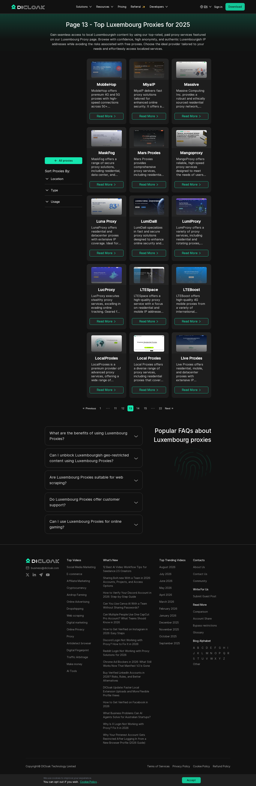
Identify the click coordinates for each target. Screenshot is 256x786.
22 (160, 408)
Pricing (122, 6)
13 (130, 408)
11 (115, 408)
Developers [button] (157, 6)
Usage (55, 202)
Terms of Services (158, 766)
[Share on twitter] (27, 575)
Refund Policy (221, 766)
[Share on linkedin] (34, 575)
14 (137, 408)
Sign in (218, 6)
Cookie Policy (201, 766)
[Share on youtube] (48, 575)
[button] (206, 7)
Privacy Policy (181, 766)
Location (57, 179)
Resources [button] (102, 6)
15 (145, 408)
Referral (136, 6)
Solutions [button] (82, 6)
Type (54, 190)
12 (122, 408)
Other (196, 664)
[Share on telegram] (41, 575)
